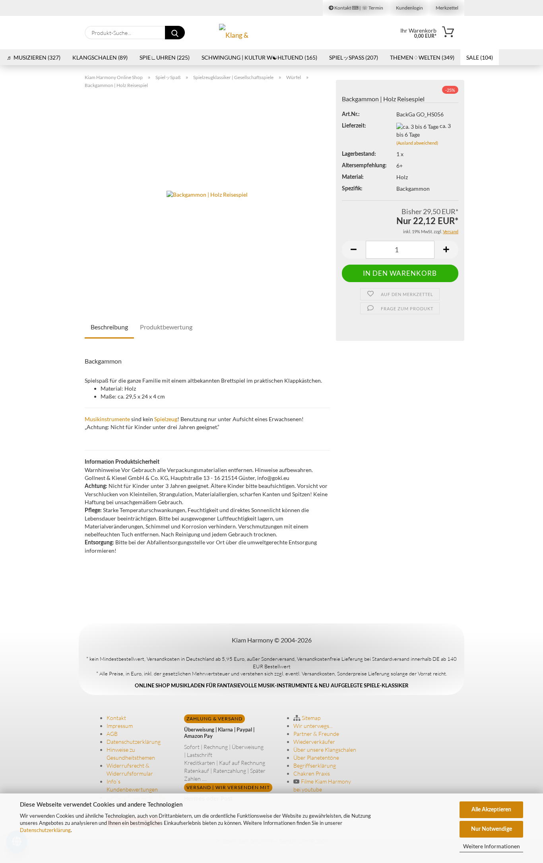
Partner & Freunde (316, 733)
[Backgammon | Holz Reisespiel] (207, 193)
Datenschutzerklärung (45, 830)
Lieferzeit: (354, 126)
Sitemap (310, 717)
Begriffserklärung (314, 765)
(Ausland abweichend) (417, 142)
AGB (112, 733)
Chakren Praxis (311, 773)
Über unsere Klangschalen (324, 749)
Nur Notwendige (491, 829)
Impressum (120, 725)
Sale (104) (479, 57)
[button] (354, 250)
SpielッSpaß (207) (353, 57)
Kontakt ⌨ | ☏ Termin (358, 8)
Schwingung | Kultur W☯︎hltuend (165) (259, 57)
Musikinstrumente (107, 419)
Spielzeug (165, 419)
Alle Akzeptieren (491, 810)
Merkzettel (446, 8)
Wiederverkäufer (314, 741)
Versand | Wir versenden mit (228, 787)
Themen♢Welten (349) (422, 57)
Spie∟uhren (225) (165, 57)
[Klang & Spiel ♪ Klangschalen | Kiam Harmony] (239, 32)
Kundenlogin (409, 8)
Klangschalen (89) (100, 57)
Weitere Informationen (491, 846)
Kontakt (116, 717)
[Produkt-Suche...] (175, 32)
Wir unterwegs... (313, 725)
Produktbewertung (166, 327)
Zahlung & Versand (214, 719)
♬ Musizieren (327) (33, 57)
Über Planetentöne (316, 757)
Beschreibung (109, 327)
